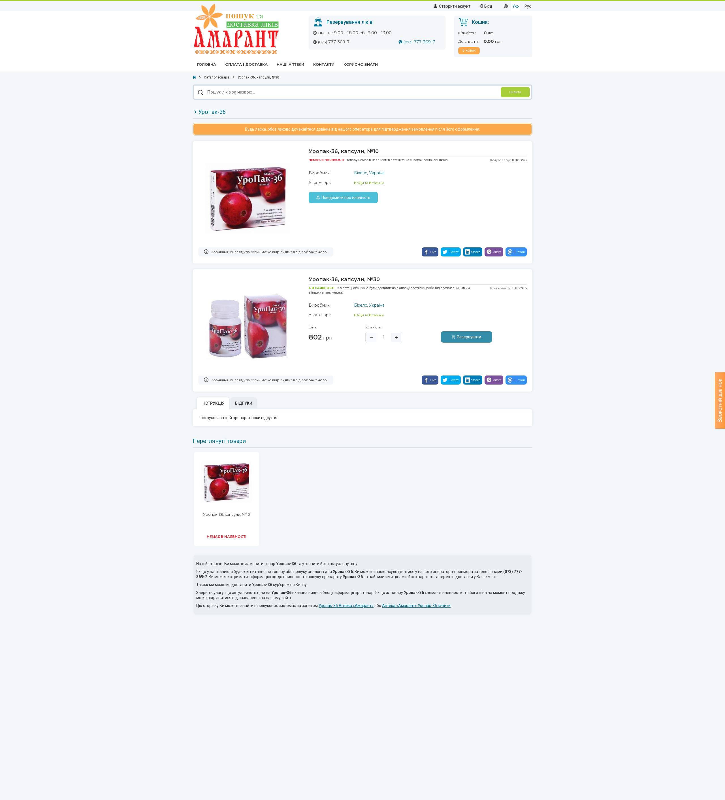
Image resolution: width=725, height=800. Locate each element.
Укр (515, 6)
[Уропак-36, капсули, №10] (247, 197)
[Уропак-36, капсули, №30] (247, 325)
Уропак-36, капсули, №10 (226, 514)
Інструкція (213, 403)
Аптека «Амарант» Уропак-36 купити (416, 605)
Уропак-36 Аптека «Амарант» (346, 605)
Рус (527, 6)
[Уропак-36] (226, 481)
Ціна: (313, 327)
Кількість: (373, 327)
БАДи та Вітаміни (369, 183)
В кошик (468, 50)
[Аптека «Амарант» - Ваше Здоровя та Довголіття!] (236, 28)
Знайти (515, 92)
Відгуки (243, 403)
